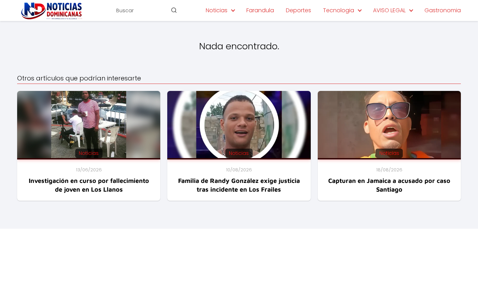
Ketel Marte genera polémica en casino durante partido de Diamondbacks (333, 282)
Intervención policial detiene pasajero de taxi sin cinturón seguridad (324, 254)
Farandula (260, 10)
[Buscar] (174, 10)
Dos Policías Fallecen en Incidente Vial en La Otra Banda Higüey (318, 263)
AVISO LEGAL (389, 10)
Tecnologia (338, 10)
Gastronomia (442, 10)
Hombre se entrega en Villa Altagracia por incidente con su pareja (322, 273)
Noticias (216, 10)
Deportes (298, 10)
